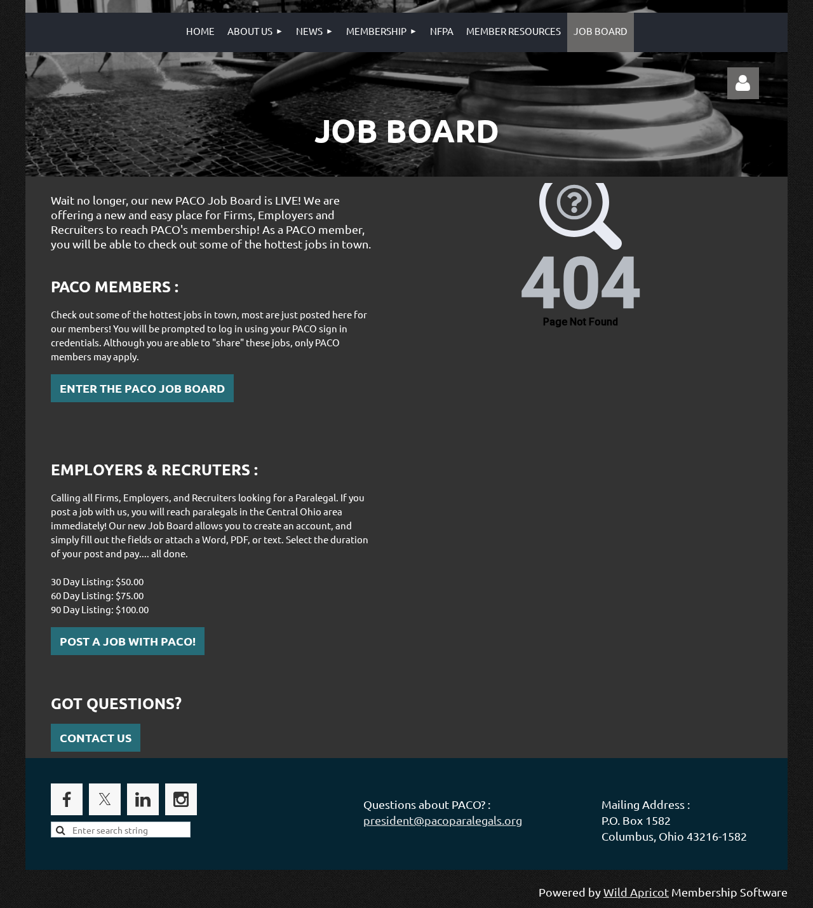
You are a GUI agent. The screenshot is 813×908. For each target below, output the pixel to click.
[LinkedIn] (143, 799)
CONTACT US (95, 737)
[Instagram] (181, 799)
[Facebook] (67, 799)
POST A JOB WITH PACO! (128, 641)
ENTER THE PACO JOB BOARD (142, 388)
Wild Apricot (636, 891)
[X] (105, 799)
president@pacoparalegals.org (442, 820)
